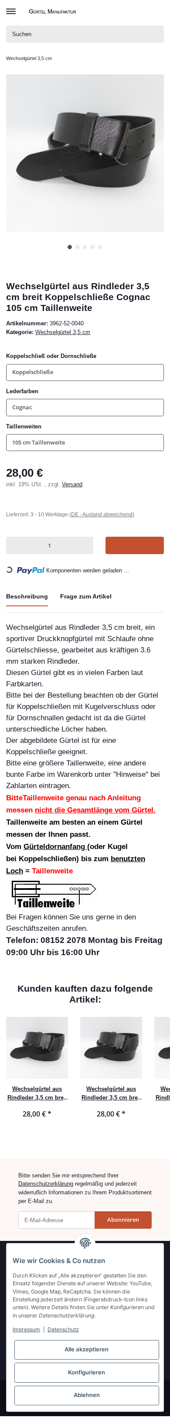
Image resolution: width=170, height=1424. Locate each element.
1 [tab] (70, 247)
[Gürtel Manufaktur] (53, 11)
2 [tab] (77, 247)
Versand (72, 484)
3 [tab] (85, 247)
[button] (143, 11)
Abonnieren (123, 1219)
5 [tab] (100, 247)
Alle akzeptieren (87, 1349)
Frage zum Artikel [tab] (86, 596)
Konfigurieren (86, 1372)
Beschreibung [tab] (27, 596)
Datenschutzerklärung (45, 1183)
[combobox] (85, 372)
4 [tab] (92, 247)
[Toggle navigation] (11, 7)
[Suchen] (155, 34)
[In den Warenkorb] (134, 545)
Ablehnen (87, 1394)
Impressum (26, 1329)
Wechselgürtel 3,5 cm (62, 332)
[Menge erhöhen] (84, 545)
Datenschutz (63, 1329)
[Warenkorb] (157, 11)
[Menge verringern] (14, 545)
